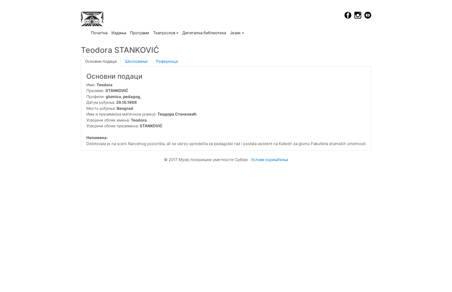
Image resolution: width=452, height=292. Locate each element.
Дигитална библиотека (204, 32)
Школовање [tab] (136, 61)
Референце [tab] (167, 61)
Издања (118, 32)
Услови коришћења (269, 159)
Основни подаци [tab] (101, 61)
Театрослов (164, 32)
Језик (235, 32)
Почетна (100, 32)
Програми (139, 32)
